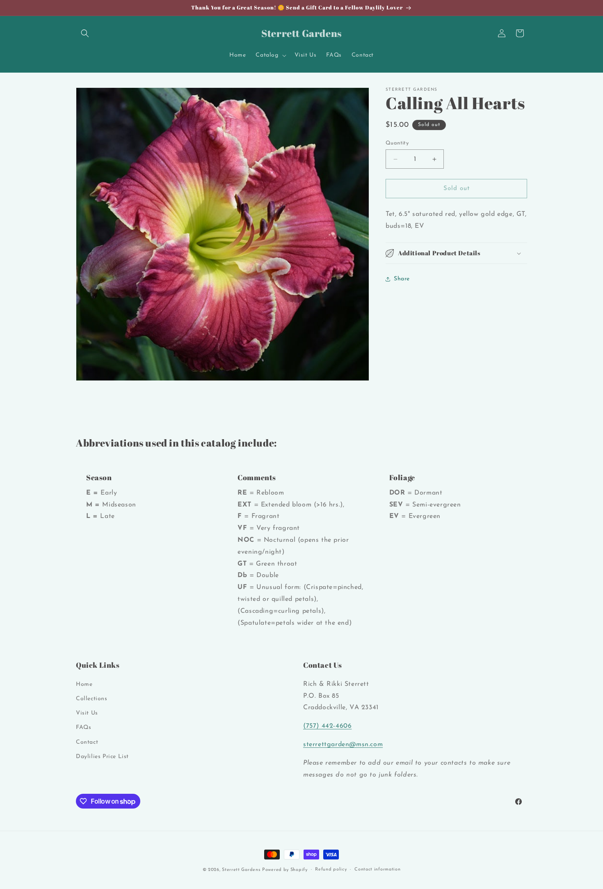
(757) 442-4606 (327, 726)
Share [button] (402, 279)
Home (84, 684)
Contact (87, 742)
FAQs (83, 727)
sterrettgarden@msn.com (343, 744)
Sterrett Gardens (241, 870)
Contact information (377, 869)
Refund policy (331, 869)
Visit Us (87, 713)
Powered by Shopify (285, 870)
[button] (85, 33)
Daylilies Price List (102, 757)
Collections (91, 699)
